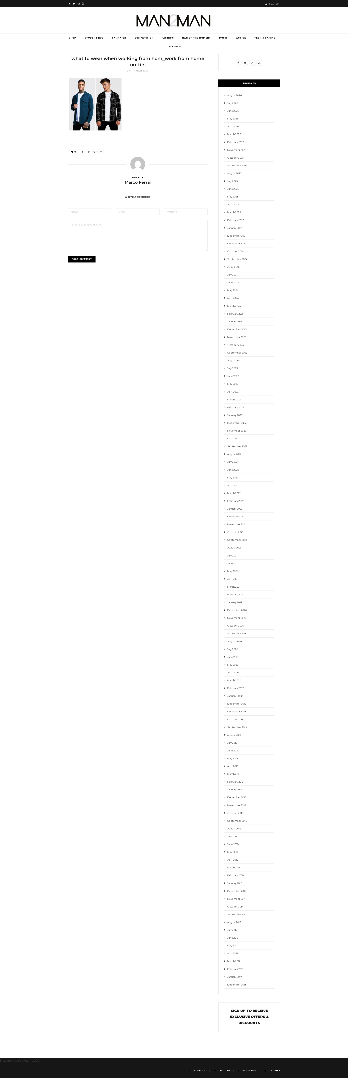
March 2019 (233, 773)
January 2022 (234, 508)
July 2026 (232, 103)
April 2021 (232, 578)
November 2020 (236, 617)
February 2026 (235, 142)
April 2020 (233, 672)
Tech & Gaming (265, 38)
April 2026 (233, 126)
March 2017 (233, 961)
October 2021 (235, 532)
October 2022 (235, 438)
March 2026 (234, 134)
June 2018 (233, 844)
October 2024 (235, 251)
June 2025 (233, 188)
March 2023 (234, 399)
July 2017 (232, 929)
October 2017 (235, 906)
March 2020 (234, 680)
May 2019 (232, 758)
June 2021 (232, 563)
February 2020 (235, 688)
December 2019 (236, 703)
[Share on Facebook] (82, 151)
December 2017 (236, 891)
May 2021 (232, 571)
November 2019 (236, 711)
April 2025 (233, 204)
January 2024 (235, 321)
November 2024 (236, 243)
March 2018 (234, 867)
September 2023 (237, 352)
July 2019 (232, 742)
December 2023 (237, 329)
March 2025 (234, 212)
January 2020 (235, 695)
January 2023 (235, 415)
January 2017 (234, 976)
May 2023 (232, 383)
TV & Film (174, 46)
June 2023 (233, 376)
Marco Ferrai (138, 182)
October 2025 (235, 157)
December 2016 (236, 984)
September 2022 (237, 446)
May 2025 (232, 196)
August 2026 (234, 95)
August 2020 (234, 641)
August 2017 (234, 922)
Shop (72, 38)
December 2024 (237, 235)
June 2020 (233, 656)
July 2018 (232, 836)
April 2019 (232, 766)
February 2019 (235, 781)
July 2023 (232, 368)
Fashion (168, 38)
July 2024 (232, 274)
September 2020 (237, 633)
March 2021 (233, 586)
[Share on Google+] (95, 151)
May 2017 (232, 945)
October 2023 (235, 344)
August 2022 (234, 454)
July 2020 (232, 649)
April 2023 (233, 391)
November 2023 (236, 337)
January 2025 (234, 227)
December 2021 (236, 516)
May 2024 (232, 290)
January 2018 (234, 883)
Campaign (119, 38)
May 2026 (232, 118)
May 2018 (232, 851)
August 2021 (234, 547)
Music (223, 38)
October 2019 (235, 719)
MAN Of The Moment (196, 38)
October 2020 (235, 625)
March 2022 (234, 493)
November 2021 (236, 524)
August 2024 (234, 266)
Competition (143, 38)
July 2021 (232, 555)
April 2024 (233, 298)
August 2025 (234, 173)
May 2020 (233, 664)
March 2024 (234, 305)
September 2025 (237, 165)
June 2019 (233, 750)
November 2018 (236, 805)
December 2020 (237, 610)
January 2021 (234, 602)
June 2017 (232, 937)
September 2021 (237, 539)
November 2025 (236, 149)
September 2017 (237, 914)
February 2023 (235, 407)
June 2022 (233, 469)
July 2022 (232, 461)
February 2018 (235, 875)
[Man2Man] (174, 20)
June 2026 (233, 110)
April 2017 (232, 953)
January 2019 (234, 789)
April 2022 (233, 485)
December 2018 (236, 797)
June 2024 (233, 282)
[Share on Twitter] (88, 151)
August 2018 (234, 828)
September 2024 (237, 259)
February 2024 (235, 313)
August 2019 (234, 735)
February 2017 (235, 969)
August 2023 (234, 360)
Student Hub (93, 38)
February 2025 (235, 220)
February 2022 (235, 500)
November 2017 (236, 898)
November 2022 (236, 430)
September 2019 (237, 727)
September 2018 (237, 820)
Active (241, 38)
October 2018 (235, 813)
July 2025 (232, 181)
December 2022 (236, 422)
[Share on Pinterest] (101, 151)
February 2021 (235, 594)
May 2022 (232, 477)
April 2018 (232, 859)
